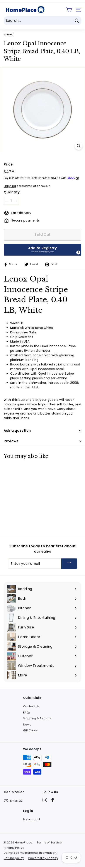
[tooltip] (78, 252)
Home (8, 34)
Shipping (10, 186)
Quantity (12, 192)
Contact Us (31, 706)
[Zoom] (79, 146)
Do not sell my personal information (30, 853)
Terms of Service (49, 842)
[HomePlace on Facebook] (52, 800)
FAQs (27, 712)
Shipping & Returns (37, 718)
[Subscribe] (69, 563)
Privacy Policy (14, 848)
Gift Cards (30, 730)
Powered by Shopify (43, 858)
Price (8, 164)
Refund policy (14, 858)
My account (31, 819)
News (27, 724)
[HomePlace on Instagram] (44, 800)
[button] (42, 250)
